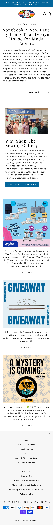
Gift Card (26, 471)
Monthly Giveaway (26, 444)
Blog (26, 453)
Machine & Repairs (26, 462)
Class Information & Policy (26, 480)
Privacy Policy (26, 494)
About (26, 440)
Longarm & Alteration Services (26, 458)
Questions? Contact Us (22, 184)
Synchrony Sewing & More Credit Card (26, 489)
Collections (29, 24)
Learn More (26, 273)
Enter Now (26, 348)
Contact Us (26, 476)
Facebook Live (26, 449)
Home (19, 24)
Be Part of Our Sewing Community (26, 502)
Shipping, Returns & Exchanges (26, 485)
